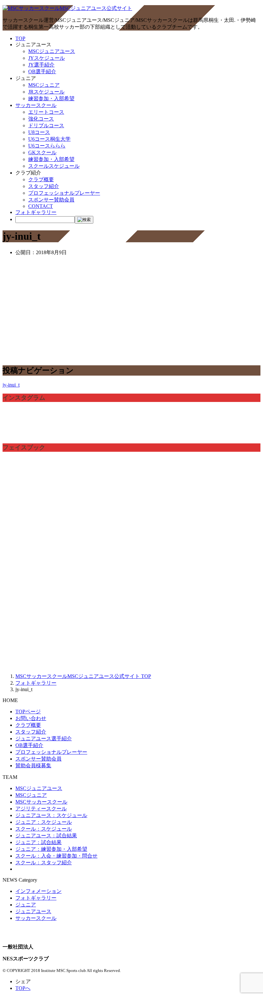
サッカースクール (35, 105)
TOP (20, 38)
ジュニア (25, 904)
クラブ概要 (41, 179)
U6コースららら (46, 145)
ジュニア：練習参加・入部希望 (51, 849)
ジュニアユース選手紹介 (43, 738)
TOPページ (28, 711)
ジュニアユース (33, 911)
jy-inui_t (11, 384)
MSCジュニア (44, 85)
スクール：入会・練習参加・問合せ (56, 856)
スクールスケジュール (54, 166)
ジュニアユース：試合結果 (46, 835)
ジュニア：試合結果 (38, 842)
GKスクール (42, 152)
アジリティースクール (41, 808)
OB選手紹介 (42, 71)
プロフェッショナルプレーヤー (64, 193)
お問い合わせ (30, 718)
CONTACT (40, 206)
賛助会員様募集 (33, 765)
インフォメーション (38, 891)
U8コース (39, 132)
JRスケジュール (46, 91)
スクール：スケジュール (43, 829)
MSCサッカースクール (41, 802)
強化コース (41, 118)
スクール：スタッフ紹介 (43, 862)
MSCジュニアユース (51, 51)
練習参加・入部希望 (51, 98)
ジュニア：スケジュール (43, 822)
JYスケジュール (46, 58)
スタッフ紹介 (43, 186)
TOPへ (22, 988)
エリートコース (46, 112)
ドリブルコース (46, 125)
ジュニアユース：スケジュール (51, 815)
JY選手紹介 (41, 64)
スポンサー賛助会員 (51, 199)
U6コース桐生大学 (49, 139)
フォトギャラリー (35, 212)
